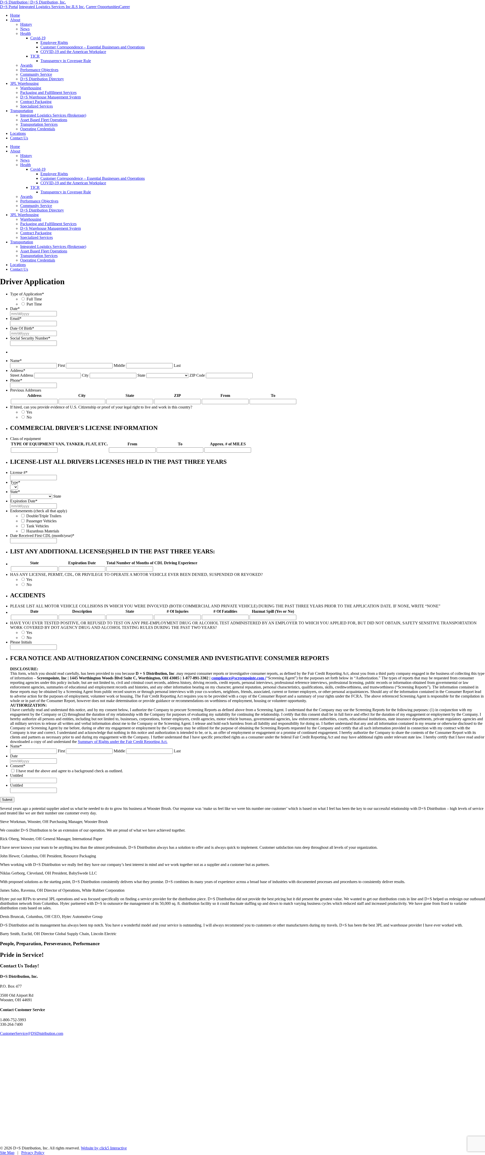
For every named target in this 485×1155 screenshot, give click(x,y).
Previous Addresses (25, 390)
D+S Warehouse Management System (50, 97)
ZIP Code (197, 375)
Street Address (21, 375)
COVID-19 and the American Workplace (73, 51)
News (25, 29)
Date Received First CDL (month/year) (42, 535)
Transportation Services (39, 124)
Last (177, 365)
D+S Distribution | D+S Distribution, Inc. (33, 2)
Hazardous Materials (42, 531)
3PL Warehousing (24, 83)
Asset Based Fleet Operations (43, 120)
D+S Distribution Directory (42, 79)
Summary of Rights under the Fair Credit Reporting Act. (122, 741)
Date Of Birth (22, 328)
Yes (29, 412)
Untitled (16, 775)
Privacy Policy (32, 1152)
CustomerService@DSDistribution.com (31, 1033)
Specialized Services (36, 106)
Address (17, 370)
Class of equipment (25, 439)
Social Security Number (30, 338)
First (61, 365)
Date (15, 308)
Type (15, 482)
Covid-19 (37, 38)
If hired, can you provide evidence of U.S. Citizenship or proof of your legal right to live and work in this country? (101, 407)
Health (25, 33)
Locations (18, 133)
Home (15, 15)
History (26, 24)
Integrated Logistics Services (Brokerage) (53, 115)
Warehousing (30, 88)
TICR (35, 56)
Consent (17, 766)
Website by (104, 1148)
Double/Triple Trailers (43, 516)
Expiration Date (23, 501)
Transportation (21, 111)
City (85, 375)
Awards (26, 65)
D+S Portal (9, 7)
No (29, 417)
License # (19, 472)
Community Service (36, 74)
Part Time (34, 304)
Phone (16, 380)
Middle (119, 365)
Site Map (7, 1152)
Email (15, 318)
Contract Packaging (36, 101)
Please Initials (21, 642)
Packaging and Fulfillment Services (48, 92)
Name (16, 360)
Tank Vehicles (37, 526)
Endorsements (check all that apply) (38, 511)
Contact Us (19, 138)
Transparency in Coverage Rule (65, 61)
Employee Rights (54, 42)
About (15, 20)
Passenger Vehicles (41, 521)
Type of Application (27, 294)
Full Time (34, 299)
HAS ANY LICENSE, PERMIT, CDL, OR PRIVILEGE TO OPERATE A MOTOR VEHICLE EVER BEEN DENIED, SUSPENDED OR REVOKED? (136, 574)
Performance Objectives (39, 70)
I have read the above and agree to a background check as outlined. (69, 771)
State (141, 375)
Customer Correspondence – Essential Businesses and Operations (92, 47)
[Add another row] (299, 401)
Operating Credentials (37, 129)
